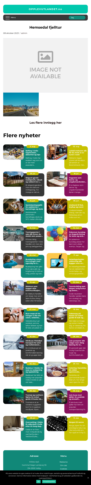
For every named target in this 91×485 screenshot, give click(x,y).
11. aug (32, 146)
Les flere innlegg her (46, 122)
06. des (76, 336)
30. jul (32, 173)
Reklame (64, 462)
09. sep (33, 391)
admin (24, 33)
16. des (32, 336)
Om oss (63, 465)
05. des (33, 364)
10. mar (76, 282)
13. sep (76, 418)
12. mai (32, 228)
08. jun (76, 201)
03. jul (32, 418)
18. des (76, 309)
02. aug (76, 146)
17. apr (76, 255)
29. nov (76, 364)
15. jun (32, 201)
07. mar (32, 309)
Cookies (63, 469)
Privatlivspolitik (49, 481)
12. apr (32, 282)
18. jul (76, 173)
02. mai (33, 255)
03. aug (76, 391)
